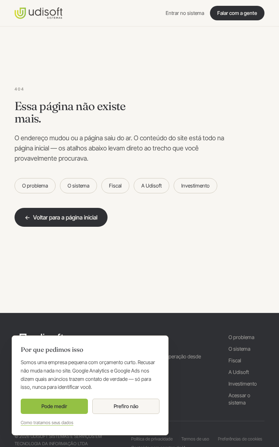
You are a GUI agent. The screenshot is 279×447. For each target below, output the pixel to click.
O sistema (78, 185)
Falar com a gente (237, 13)
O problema (35, 185)
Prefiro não (126, 406)
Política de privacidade (152, 439)
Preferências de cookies (240, 439)
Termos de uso (195, 439)
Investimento (195, 185)
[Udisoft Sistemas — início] (38, 13)
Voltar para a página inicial (61, 217)
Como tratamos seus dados (47, 422)
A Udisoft (151, 185)
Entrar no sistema (185, 13)
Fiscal (115, 185)
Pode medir (54, 406)
